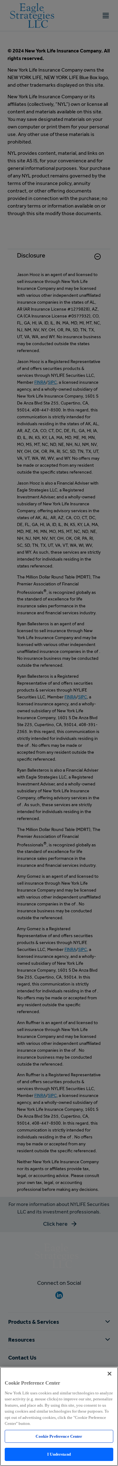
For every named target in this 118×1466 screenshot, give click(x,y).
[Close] (109, 1374)
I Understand (59, 1454)
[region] (59, 1416)
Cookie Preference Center (59, 1436)
